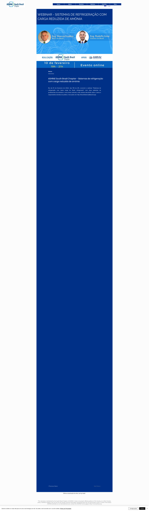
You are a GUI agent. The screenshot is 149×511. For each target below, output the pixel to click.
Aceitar (142, 508)
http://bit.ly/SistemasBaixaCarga (86, 94)
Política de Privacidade (65, 508)
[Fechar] (147, 508)
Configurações (133, 508)
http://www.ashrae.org (96, 504)
